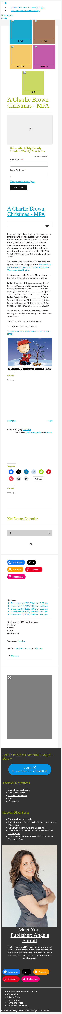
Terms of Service (15, 1002)
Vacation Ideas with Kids (20, 819)
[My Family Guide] (8, 18)
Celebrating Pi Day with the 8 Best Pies (26, 827)
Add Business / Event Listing (25, 10)
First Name (16, 159)
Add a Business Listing (19, 789)
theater (48, 432)
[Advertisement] (29, 450)
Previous (11, 420)
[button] (29, 355)
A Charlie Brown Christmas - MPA (26, 211)
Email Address (18, 170)
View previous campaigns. (22, 181)
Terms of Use (13, 1000)
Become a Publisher (17, 795)
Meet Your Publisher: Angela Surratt (30, 935)
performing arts (33, 432)
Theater (27, 429)
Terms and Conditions (17, 1005)
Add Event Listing (16, 792)
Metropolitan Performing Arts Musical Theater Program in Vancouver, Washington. (29, 267)
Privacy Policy (13, 997)
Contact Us (13, 801)
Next (50, 420)
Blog (10, 798)
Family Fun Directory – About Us (22, 991)
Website (15, 656)
